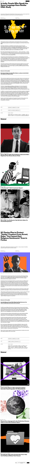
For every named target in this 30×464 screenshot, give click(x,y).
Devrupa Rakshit (3, 18)
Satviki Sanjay (3, 251)
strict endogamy (19, 64)
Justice (12, 341)
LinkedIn (13, 107)
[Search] (26, 1)
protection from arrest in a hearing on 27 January (15, 276)
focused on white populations (17, 46)
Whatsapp (10, 107)
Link (18, 107)
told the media (16, 82)
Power (9, 341)
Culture (13, 110)
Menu (28, 1)
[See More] (19, 110)
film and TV (17, 341)
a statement (20, 320)
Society (10, 110)
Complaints (9, 311)
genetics (17, 110)
